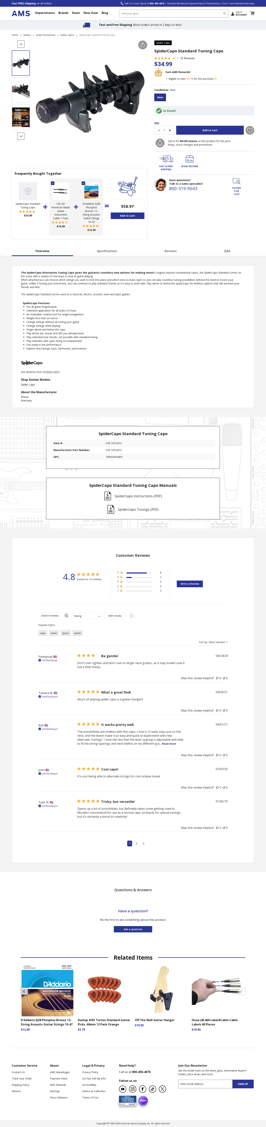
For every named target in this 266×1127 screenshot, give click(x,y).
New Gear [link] (91, 13)
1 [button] (129, 843)
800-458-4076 (141, 1072)
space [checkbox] (65, 633)
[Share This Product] (142, 44)
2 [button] (136, 843)
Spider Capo (163, 42)
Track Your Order (22, 1078)
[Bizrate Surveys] (131, 1104)
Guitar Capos (67, 35)
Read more (169, 743)
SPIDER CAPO (51, 372)
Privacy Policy (90, 1072)
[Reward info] (215, 78)
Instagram (132, 1089)
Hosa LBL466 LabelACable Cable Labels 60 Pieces (215, 1022)
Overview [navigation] (42, 251)
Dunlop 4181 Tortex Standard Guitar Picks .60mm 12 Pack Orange (104, 1022)
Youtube (122, 1089)
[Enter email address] (208, 1084)
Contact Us (18, 1072)
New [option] (160, 97)
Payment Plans (58, 1078)
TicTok (152, 1089)
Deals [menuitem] (76, 13)
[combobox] (174, 14)
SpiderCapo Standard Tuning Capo (28, 205)
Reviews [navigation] (171, 251)
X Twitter (162, 1089)
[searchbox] (51, 615)
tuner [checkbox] (54, 633)
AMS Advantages (60, 1072)
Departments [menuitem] (45, 13)
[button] (252, 13)
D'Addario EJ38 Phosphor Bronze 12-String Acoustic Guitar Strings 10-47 (91, 213)
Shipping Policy (20, 1085)
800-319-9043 (183, 188)
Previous (24, 991)
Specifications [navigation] (107, 251)
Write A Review (190, 583)
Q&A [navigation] (227, 251)
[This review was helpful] (217, 678)
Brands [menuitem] (63, 13)
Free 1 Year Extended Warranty (238, 3)
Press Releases (59, 1097)
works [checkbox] (77, 633)
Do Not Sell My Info (94, 1078)
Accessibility (89, 1085)
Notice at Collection (93, 1091)
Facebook (142, 1089)
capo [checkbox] (43, 633)
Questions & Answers (133, 889)
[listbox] (204, 98)
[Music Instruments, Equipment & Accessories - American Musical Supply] (21, 13)
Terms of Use (90, 1097)
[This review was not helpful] (224, 678)
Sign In (241, 13)
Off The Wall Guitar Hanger (154, 1020)
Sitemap (55, 1091)
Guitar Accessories (45, 35)
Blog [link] (105, 13)
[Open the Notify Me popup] (160, 143)
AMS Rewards (58, 1085)
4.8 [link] (174, 58)
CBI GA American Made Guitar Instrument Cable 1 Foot (60, 211)
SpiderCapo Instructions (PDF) (138, 496)
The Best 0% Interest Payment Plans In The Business (193, 3)
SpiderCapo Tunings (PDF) (138, 509)
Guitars (27, 35)
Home (15, 35)
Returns (16, 1091)
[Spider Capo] (32, 368)
